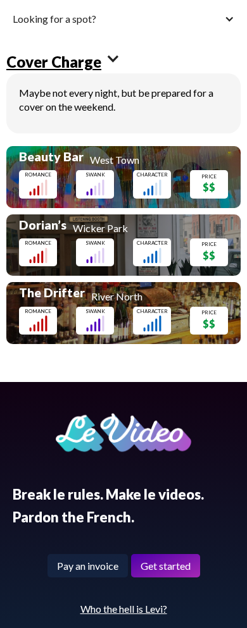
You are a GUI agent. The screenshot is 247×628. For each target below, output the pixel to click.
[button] (123, 18)
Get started (166, 566)
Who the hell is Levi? (123, 609)
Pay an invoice (87, 566)
